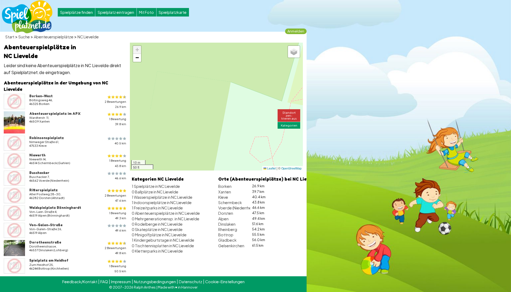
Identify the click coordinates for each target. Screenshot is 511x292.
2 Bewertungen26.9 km (115, 104)
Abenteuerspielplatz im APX (55, 113)
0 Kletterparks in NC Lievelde (157, 251)
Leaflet (271, 168)
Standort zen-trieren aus (289, 115)
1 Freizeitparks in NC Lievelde (157, 207)
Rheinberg (227, 229)
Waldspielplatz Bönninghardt (55, 207)
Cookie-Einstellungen (225, 281)
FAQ (104, 281)
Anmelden (295, 31)
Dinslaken (227, 224)
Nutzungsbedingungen (155, 281)
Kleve (223, 197)
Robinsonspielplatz (46, 138)
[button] (137, 50)
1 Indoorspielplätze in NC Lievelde (162, 202)
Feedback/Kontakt (79, 281)
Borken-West (41, 96)
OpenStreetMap (291, 168)
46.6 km (120, 178)
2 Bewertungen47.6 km (115, 198)
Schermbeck (230, 202)
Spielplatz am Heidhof (48, 260)
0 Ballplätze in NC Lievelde (155, 191)
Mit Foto (146, 12)
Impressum (121, 281)
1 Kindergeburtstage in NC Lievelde (163, 240)
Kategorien (289, 125)
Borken (225, 186)
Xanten (224, 191)
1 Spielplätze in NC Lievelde (156, 186)
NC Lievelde (88, 36)
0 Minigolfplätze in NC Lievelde (159, 234)
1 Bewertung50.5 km (117, 268)
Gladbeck (227, 240)
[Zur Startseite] (27, 16)
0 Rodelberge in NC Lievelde (157, 224)
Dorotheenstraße (45, 242)
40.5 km (120, 143)
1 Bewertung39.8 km (117, 121)
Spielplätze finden (76, 12)
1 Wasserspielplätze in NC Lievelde (162, 197)
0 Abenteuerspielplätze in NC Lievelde (166, 213)
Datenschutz (190, 281)
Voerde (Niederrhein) (237, 207)
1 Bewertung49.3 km (117, 215)
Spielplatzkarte (173, 12)
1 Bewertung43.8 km (117, 163)
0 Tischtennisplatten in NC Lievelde (163, 245)
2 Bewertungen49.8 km (115, 250)
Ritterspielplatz (43, 190)
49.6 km (120, 230)
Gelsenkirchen (231, 245)
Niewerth (37, 155)
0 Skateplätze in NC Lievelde (157, 229)
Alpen (223, 218)
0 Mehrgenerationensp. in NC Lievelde (165, 218)
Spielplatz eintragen (116, 12)
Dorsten (225, 213)
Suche (24, 36)
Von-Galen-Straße (46, 225)
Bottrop (225, 234)
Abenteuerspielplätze (53, 36)
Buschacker (39, 173)
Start (9, 36)
